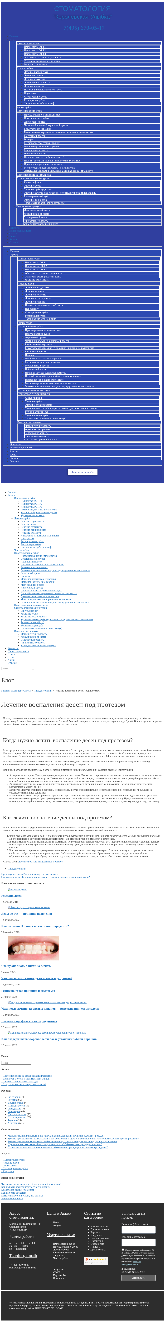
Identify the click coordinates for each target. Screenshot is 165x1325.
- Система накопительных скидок (19, 1081)
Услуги (13, 39)
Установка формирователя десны (42, 61)
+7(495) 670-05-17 (82, 28)
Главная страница (11, 690)
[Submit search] (33, 669)
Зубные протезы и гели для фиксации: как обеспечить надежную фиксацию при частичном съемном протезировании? (73, 1138)
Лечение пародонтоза (36, 72)
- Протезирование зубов (14, 1168)
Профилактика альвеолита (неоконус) (44, 202)
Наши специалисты (20, 230)
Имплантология (16, 1105)
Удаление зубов (32, 185)
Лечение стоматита (34, 79)
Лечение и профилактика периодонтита (29, 1021)
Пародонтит (31, 93)
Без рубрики (14, 1097)
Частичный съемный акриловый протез (46, 125)
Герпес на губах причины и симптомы (28, 990)
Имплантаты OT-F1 (35, 46)
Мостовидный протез (36, 150)
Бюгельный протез (34, 135)
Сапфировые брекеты (36, 217)
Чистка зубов (24, 107)
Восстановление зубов (36, 118)
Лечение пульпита (34, 86)
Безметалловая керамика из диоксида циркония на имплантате (58, 132)
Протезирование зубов (29, 110)
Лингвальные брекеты (36, 220)
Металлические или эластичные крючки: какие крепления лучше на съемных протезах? (56, 1135)
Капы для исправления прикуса (40, 224)
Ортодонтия (14, 1108)
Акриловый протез (34, 121)
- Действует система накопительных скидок (25, 1078)
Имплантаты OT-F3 (35, 54)
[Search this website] (16, 1062)
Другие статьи (16, 1102)
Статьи (13, 233)
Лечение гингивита (12, 1198)
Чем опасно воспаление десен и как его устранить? (36, 978)
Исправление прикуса (28, 206)
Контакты (14, 227)
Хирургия (13, 1123)
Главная (13, 36)
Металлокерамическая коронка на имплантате (49, 167)
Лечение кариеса (33, 75)
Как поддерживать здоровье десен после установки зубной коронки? (49, 1039)
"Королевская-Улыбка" (82, 16)
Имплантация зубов (28, 43)
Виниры (28, 139)
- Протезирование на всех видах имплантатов (26, 1075)
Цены (12, 236)
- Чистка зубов (9, 1165)
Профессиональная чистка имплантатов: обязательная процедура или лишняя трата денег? (58, 1147)
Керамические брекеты (36, 213)
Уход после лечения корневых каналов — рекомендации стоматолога (50, 1008)
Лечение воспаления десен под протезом (40, 861)
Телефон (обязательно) (133, 1237)
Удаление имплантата (36, 64)
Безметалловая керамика (37, 128)
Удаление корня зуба (35, 199)
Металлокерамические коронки (41, 146)
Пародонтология (43, 690)
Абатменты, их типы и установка (42, 57)
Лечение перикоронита (37, 82)
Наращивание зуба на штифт (39, 103)
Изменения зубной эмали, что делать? (22, 1195)
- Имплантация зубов (13, 1159)
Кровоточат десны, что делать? (18, 1189)
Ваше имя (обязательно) (134, 1224)
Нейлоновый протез (35, 153)
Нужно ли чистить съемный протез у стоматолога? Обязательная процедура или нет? (55, 1144)
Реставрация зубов (34, 100)
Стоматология (82, 9)
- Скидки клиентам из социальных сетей (23, 1084)
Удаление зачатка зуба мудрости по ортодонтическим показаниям (60, 192)
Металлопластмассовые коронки (42, 143)
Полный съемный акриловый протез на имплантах (52, 160)
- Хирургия (7, 1171)
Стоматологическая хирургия (33, 178)
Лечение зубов (25, 68)
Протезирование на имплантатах (42, 114)
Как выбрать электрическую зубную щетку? (25, 1187)
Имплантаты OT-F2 (35, 50)
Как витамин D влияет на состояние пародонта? (35, 926)
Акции (13, 239)
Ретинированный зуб (36, 196)
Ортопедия (14, 1111)
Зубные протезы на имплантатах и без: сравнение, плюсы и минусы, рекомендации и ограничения (62, 1141)
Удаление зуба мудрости (37, 189)
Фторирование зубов (35, 96)
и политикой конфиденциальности (133, 1270)
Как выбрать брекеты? (13, 1192)
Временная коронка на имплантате (43, 164)
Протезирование (17, 1117)
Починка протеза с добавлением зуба (44, 157)
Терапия (12, 1120)
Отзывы (13, 242)
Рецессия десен (11, 895)
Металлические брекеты (37, 210)
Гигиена (12, 1099)
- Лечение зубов (10, 1162)
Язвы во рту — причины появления (26, 913)
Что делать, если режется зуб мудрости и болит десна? (31, 1184)
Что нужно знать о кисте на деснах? (26, 966)
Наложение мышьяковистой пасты (43, 89)
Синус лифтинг (32, 182)
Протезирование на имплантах (34, 174)
